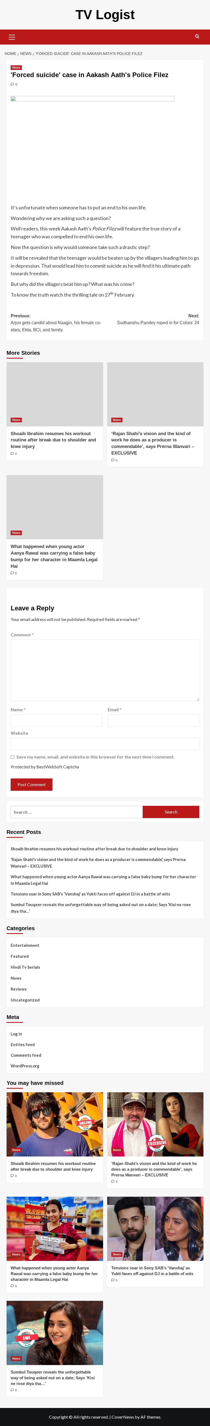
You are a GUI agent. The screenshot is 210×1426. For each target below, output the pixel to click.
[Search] (197, 36)
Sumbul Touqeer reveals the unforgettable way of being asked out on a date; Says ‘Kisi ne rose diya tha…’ (101, 907)
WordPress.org (25, 1065)
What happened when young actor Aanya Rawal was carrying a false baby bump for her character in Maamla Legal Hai (103, 880)
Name (18, 709)
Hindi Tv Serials (25, 967)
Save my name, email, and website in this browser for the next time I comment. (95, 756)
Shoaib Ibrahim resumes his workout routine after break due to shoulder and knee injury (53, 440)
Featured (20, 956)
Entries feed (23, 1044)
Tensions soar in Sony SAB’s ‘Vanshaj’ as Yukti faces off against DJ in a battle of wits (90, 893)
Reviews (19, 988)
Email (114, 709)
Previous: (56, 323)
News (16, 67)
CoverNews (123, 1416)
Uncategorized (25, 999)
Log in (16, 1033)
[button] (12, 36)
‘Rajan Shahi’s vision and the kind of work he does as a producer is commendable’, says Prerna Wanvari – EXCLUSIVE (98, 862)
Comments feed (26, 1055)
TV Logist (105, 14)
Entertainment (25, 945)
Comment (22, 634)
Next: (158, 319)
